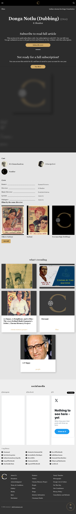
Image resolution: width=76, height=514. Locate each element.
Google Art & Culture (60, 482)
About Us (14, 475)
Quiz (12, 495)
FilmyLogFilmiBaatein (59, 461)
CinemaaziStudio (33, 461)
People (34, 485)
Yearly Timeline (58, 475)
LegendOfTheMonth (34, 464)
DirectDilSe (31, 458)
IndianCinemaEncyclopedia (11, 458)
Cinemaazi (6, 452)
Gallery (13, 488)
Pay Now (38, 67)
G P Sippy (26, 363)
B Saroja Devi (50, 164)
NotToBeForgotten (9, 455)
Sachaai (29, 237)
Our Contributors (58, 488)
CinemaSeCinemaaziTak (35, 452)
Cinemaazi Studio (37, 498)
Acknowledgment (16, 482)
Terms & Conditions (17, 485)
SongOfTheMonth (8, 461)
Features (34, 475)
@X (52, 392)
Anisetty (41, 196)
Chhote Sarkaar (7, 237)
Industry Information (38, 495)
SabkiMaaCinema (57, 455)
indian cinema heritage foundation (62, 9)
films (3, 9)
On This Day (57, 485)
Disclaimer (14, 498)
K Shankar (38, 23)
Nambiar (12, 172)
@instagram (5, 392)
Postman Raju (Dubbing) (61, 237)
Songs (34, 492)
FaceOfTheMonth (57, 452)
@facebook (30, 392)
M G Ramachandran (16, 164)
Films (33, 488)
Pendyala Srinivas (43, 192)
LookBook (55, 464)
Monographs (57, 478)
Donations (14, 478)
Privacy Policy (57, 492)
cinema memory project (19, 329)
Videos (34, 478)
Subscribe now (38, 45)
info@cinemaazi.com (17, 507)
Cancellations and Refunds (61, 495)
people (38, 369)
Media (13, 492)
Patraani (44, 319)
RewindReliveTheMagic (35, 455)
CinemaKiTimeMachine (59, 458)
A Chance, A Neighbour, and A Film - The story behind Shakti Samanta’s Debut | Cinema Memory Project (18, 321)
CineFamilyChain (8, 464)
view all (6, 241)
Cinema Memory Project (39, 482)
